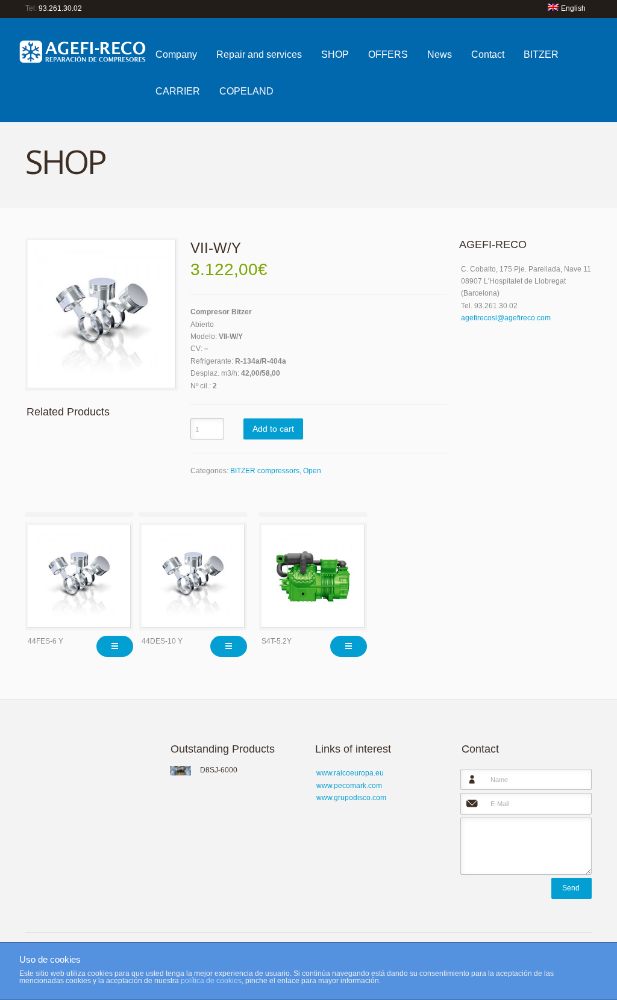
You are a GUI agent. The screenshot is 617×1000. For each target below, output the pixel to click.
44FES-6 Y (45, 641)
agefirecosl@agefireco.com (506, 318)
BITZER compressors (264, 471)
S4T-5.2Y (277, 641)
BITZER (541, 54)
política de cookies (211, 981)
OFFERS (388, 54)
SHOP (335, 54)
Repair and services (259, 54)
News (439, 54)
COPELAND (246, 91)
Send (571, 888)
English (573, 8)
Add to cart (273, 428)
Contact (487, 54)
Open (312, 471)
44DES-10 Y (162, 641)
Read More (114, 646)
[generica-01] (102, 314)
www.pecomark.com (349, 785)
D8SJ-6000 (218, 770)
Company (176, 54)
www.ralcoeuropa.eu (350, 773)
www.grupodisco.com (351, 797)
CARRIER (177, 91)
